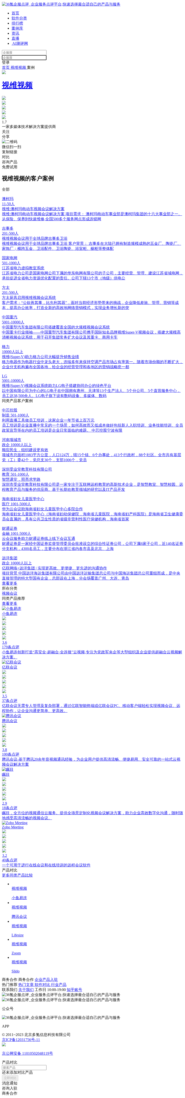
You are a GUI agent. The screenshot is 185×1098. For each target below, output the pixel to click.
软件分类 (19, 18)
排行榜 (17, 23)
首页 (15, 13)
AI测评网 (20, 43)
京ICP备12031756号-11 (21, 1040)
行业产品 (58, 985)
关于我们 (26, 990)
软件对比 (43, 985)
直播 (15, 38)
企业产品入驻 (46, 980)
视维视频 (18, 67)
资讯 (15, 33)
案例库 (17, 28)
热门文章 (26, 985)
